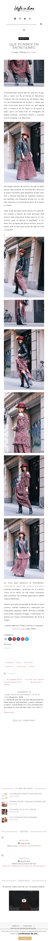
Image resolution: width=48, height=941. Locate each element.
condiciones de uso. (28, 933)
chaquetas (9, 662)
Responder (9, 712)
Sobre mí (15, 926)
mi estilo (24, 38)
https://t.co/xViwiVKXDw (30, 846)
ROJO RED (28, 662)
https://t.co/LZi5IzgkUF (35, 866)
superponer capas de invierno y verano (24, 586)
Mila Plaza (31, 52)
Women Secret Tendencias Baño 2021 (27, 801)
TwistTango (21, 666)
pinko (19, 662)
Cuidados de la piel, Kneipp (22, 809)
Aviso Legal (27, 926)
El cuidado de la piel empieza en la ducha (13, 682)
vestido (32, 666)
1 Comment (10, 673)
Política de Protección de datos (23, 928)
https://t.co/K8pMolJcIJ (13, 866)
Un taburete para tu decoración (25, 794)
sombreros (9, 666)
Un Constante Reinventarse (23, 817)
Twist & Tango (18, 629)
